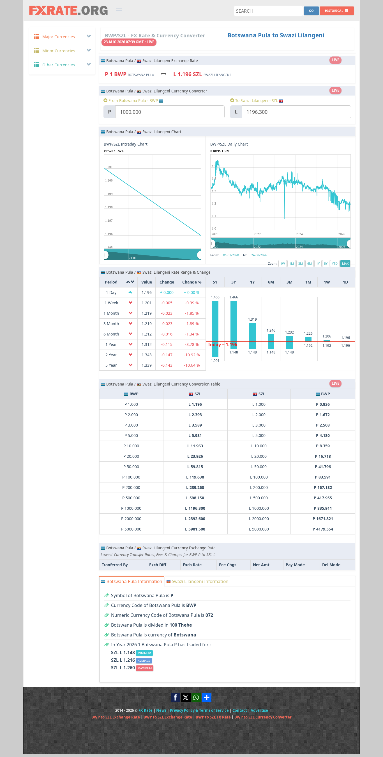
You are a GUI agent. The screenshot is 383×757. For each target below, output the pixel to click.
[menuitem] (152, 254)
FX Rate (146, 710)
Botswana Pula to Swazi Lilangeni (275, 35)
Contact (239, 710)
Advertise (259, 710)
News (161, 710)
